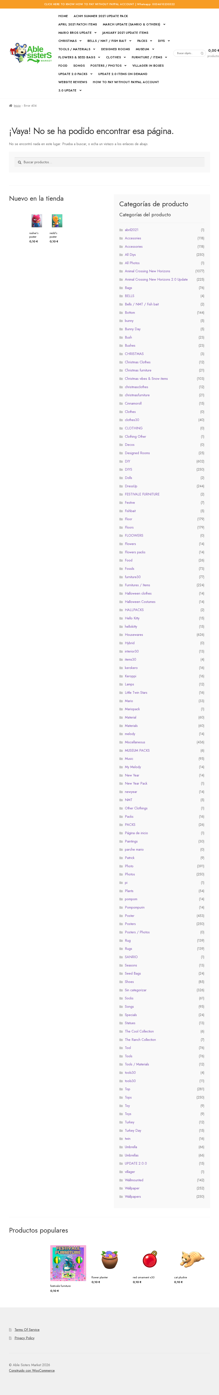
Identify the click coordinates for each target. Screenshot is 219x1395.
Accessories (134, 246)
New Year (132, 775)
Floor (128, 519)
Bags (128, 287)
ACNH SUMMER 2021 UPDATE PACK (101, 16)
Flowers (130, 543)
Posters (130, 923)
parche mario (134, 849)
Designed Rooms (115, 49)
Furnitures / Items (137, 585)
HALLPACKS (134, 609)
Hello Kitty (132, 618)
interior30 (132, 651)
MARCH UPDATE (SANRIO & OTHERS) (131, 24)
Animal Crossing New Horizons (147, 271)
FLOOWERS (134, 535)
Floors (129, 527)
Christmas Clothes (138, 362)
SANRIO (131, 957)
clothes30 (132, 419)
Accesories (133, 238)
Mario (129, 700)
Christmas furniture (138, 370)
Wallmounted (134, 1180)
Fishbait (130, 510)
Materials (131, 725)
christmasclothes (136, 386)
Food (63, 65)
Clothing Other (135, 436)
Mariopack (132, 709)
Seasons (131, 965)
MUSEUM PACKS (137, 750)
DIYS (128, 469)
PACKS (130, 824)
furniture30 (133, 576)
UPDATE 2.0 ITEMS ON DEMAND (122, 74)
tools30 (130, 1072)
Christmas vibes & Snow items (146, 378)
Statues (130, 1023)
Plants (129, 890)
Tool (128, 1047)
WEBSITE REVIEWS (72, 82)
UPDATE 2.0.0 (136, 1163)
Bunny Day (133, 329)
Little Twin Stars (136, 692)
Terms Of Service (27, 1329)
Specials (131, 1014)
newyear (131, 791)
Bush (128, 337)
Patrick (130, 857)
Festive (130, 502)
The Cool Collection (139, 1031)
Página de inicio (136, 833)
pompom (131, 899)
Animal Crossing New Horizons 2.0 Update (156, 279)
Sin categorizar (135, 990)
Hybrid (130, 643)
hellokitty (131, 626)
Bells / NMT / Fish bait (107, 41)
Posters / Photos (137, 932)
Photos (130, 874)
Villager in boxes (148, 65)
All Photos (132, 263)
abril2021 (131, 229)
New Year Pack (136, 783)
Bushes (130, 345)
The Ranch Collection (140, 1039)
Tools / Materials (74, 49)
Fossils (129, 568)
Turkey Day (133, 1130)
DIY (127, 461)
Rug (128, 940)
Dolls (128, 477)
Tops (128, 1097)
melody (130, 733)
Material (130, 717)
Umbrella (131, 1147)
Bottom (130, 312)
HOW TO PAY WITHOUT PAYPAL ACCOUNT (126, 82)
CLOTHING (134, 428)
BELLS (129, 295)
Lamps (129, 684)
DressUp (131, 486)
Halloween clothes (138, 593)
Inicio (17, 105)
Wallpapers (133, 1196)
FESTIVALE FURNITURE (142, 494)
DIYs (161, 41)
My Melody (133, 767)
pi (126, 882)
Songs (79, 65)
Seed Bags (133, 973)
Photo (129, 866)
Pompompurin (135, 907)
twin (127, 1138)
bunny (129, 320)
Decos (130, 444)
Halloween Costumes (140, 601)
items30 (130, 659)
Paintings (131, 841)
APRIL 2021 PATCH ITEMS (77, 24)
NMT (128, 799)
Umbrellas (132, 1155)
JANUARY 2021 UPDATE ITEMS (125, 33)
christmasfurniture (137, 395)
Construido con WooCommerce (32, 1370)
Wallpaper (132, 1188)
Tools (128, 1056)
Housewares (134, 634)
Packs (142, 41)
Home (63, 16)
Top (127, 1089)
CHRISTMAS (67, 41)
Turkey (129, 1122)
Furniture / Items (147, 57)
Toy (127, 1105)
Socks (129, 998)
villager (130, 1171)
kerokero (131, 667)
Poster (129, 915)
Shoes (129, 981)
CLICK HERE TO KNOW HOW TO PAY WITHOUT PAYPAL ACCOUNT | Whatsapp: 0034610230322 (109, 4)
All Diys (130, 254)
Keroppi (130, 676)
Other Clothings (136, 808)
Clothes (130, 411)
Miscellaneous (135, 742)
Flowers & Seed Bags (76, 57)
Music (129, 758)
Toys (128, 1113)
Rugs (128, 948)
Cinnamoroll (133, 403)
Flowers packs (135, 552)
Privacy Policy (24, 1338)
